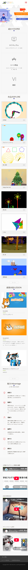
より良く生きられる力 (14, 386)
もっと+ (14, 282)
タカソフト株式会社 (5, 560)
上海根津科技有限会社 (15, 560)
